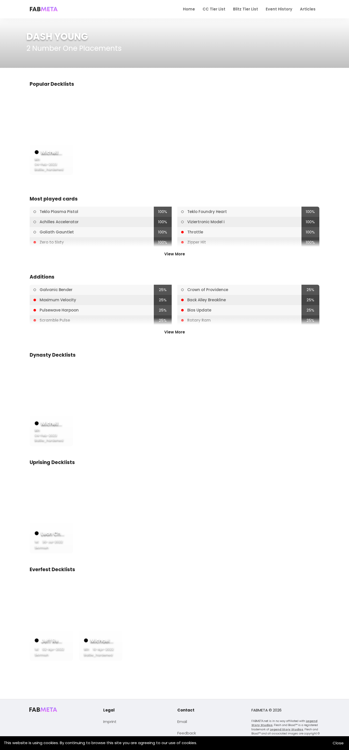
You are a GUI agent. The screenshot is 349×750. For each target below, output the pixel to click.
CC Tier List (214, 9)
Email (182, 721)
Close (338, 743)
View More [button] (174, 254)
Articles (308, 9)
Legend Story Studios (286, 729)
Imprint (110, 721)
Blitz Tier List (245, 9)
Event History (279, 9)
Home (189, 9)
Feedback (186, 733)
